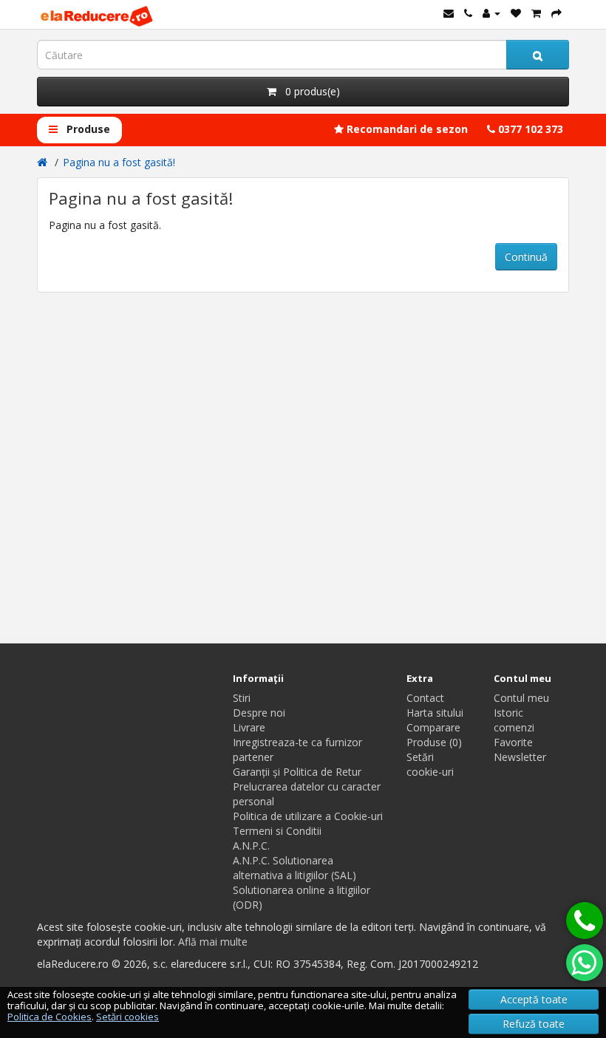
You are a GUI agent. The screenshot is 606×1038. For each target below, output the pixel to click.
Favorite (513, 742)
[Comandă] (556, 13)
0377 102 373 (529, 129)
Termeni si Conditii (277, 831)
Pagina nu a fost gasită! (119, 162)
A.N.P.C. (251, 846)
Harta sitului (434, 713)
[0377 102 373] (584, 920)
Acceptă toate (534, 999)
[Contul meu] (491, 13)
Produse (87, 129)
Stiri (242, 698)
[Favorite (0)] (516, 13)
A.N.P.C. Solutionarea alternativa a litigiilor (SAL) (294, 867)
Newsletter (520, 757)
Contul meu (521, 698)
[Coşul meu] (536, 13)
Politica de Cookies (49, 1016)
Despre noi (259, 713)
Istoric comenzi (514, 720)
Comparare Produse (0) (434, 734)
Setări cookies (127, 1016)
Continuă (526, 257)
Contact (425, 698)
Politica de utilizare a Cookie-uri (308, 816)
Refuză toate (534, 1024)
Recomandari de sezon (406, 129)
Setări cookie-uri (430, 764)
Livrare (249, 727)
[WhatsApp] (584, 962)
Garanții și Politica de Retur (297, 772)
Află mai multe (213, 942)
